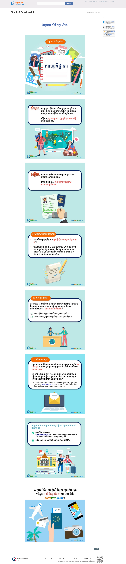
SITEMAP (112, 1)
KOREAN (106, 1)
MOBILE (100, 1)
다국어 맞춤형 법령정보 (109, 32)
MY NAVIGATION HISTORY (91, 1)
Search (92, 557)
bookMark (109, 22)
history (109, 27)
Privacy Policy (77, 557)
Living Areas (106, 18)
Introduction (86, 557)
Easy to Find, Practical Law (19, 3)
